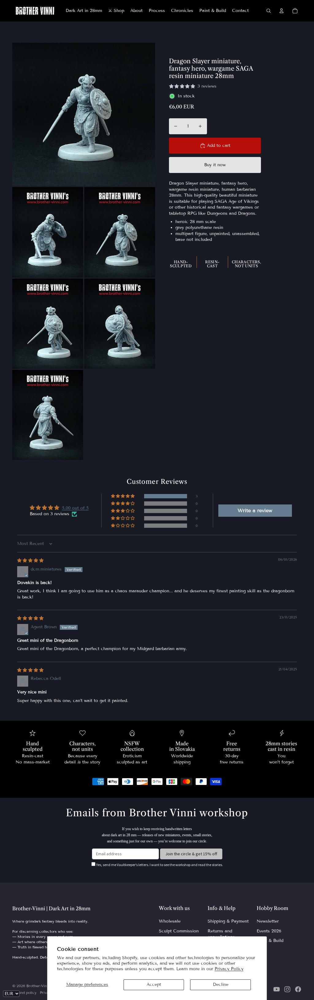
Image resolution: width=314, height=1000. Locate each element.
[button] (123, 496)
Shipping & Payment (228, 921)
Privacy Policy (229, 968)
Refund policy (24, 992)
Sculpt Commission (179, 931)
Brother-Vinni (38, 985)
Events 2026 (269, 931)
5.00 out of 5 (75, 508)
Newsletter (268, 921)
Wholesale (170, 921)
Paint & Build (270, 940)
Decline (220, 984)
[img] (30, 560)
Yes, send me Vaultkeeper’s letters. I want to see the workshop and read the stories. (159, 864)
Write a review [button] (255, 510)
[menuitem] (84, 11)
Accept (154, 984)
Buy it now (215, 164)
